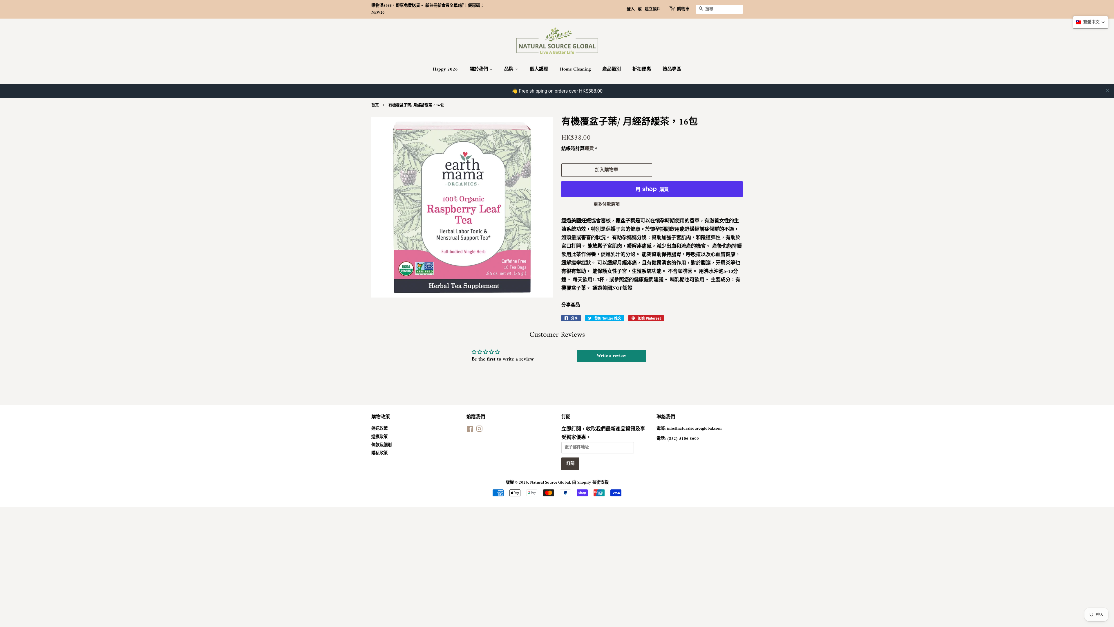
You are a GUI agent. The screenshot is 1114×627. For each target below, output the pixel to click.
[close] (1107, 90)
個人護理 (539, 69)
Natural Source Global (550, 482)
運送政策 (379, 428)
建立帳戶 (653, 9)
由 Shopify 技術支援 (590, 482)
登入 (631, 9)
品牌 (509, 69)
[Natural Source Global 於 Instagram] (479, 430)
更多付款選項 (607, 204)
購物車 (683, 9)
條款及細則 (381, 445)
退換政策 (379, 437)
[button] (1090, 22)
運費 (589, 149)
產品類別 (611, 69)
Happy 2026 (445, 69)
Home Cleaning (575, 69)
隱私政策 (379, 453)
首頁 (375, 105)
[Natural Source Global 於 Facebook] (469, 430)
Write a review (611, 356)
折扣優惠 (641, 69)
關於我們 (479, 69)
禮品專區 (672, 69)
